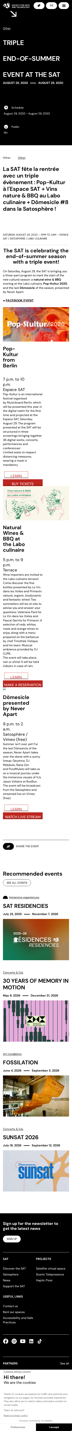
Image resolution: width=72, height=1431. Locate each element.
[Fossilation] (36, 1084)
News (6, 1280)
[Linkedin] (31, 1341)
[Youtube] (22, 1341)
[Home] (16, 5)
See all (64, 1363)
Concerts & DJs (13, 972)
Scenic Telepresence (50, 1274)
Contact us (10, 1306)
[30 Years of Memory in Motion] (36, 1006)
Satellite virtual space (50, 1268)
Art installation (12, 1054)
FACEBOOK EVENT (20, 300)
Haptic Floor (44, 1280)
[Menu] (64, 5)
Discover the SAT (14, 1268)
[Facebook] (6, 1341)
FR (51, 6)
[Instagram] (14, 1341)
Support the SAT (14, 1286)
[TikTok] (38, 1341)
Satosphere (10, 1274)
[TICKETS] (39, 5)
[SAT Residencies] (36, 927)
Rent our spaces (14, 1312)
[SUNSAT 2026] (36, 1159)
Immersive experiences (24, 897)
